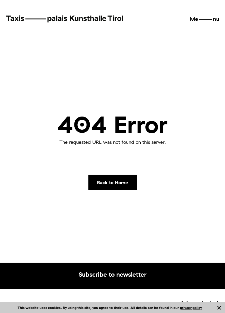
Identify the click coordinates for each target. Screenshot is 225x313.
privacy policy (191, 307)
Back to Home (112, 182)
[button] (204, 19)
